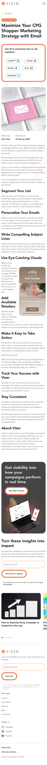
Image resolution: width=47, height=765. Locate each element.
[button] (44, 3)
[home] (10, 3)
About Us (4, 706)
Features (4, 698)
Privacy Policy (27, 685)
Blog (3, 710)
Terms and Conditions (8, 752)
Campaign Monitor (28, 167)
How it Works (5, 702)
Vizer (35, 449)
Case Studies (5, 714)
